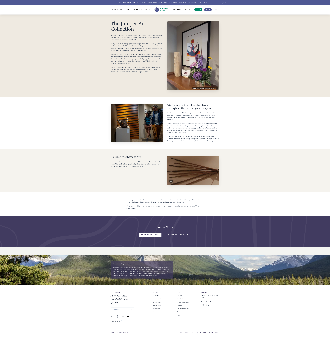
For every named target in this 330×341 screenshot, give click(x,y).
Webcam (155, 312)
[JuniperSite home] (161, 9)
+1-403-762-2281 (117, 10)
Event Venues (157, 302)
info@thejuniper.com (207, 305)
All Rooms (156, 295)
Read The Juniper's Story (150, 235)
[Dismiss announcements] (224, 2)
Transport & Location (183, 309)
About (187, 9)
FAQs (178, 315)
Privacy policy (184, 332)
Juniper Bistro (157, 305)
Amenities (137, 9)
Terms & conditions (199, 332)
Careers (179, 305)
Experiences (176, 9)
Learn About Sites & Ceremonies (177, 235)
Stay (127, 9)
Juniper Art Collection (183, 302)
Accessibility (116, 321)
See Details (203, 2)
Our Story (180, 295)
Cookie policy (214, 332)
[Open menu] (216, 10)
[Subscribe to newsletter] (131, 309)
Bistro (198, 9)
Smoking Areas (181, 312)
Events (147, 9)
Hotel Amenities (158, 299)
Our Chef (180, 299)
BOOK (208, 9)
